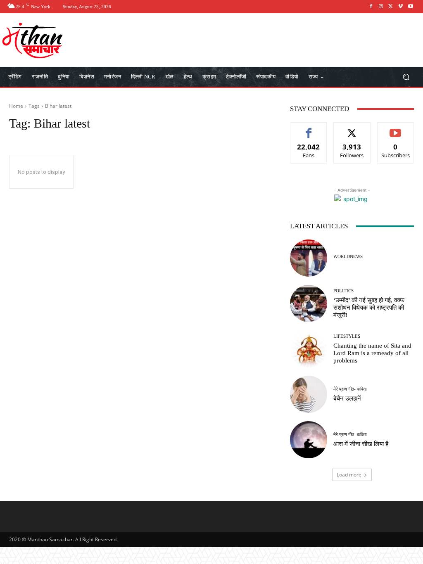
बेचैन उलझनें (347, 398)
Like (309, 129)
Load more (349, 474)
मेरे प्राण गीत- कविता (349, 389)
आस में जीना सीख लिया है (360, 444)
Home (16, 105)
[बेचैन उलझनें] (308, 394)
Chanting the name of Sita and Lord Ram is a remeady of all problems (372, 353)
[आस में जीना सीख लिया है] (308, 439)
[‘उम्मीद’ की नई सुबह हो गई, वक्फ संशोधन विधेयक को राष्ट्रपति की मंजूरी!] (308, 303)
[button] (406, 77)
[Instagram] (381, 7)
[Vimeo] (401, 7)
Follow (352, 129)
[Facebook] (371, 7)
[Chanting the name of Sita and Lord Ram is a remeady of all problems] (308, 348)
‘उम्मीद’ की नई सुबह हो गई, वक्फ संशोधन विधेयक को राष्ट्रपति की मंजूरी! (368, 307)
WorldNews (348, 256)
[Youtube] (411, 7)
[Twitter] (391, 7)
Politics (343, 291)
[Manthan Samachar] (53, 40)
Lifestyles (346, 336)
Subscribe (396, 129)
